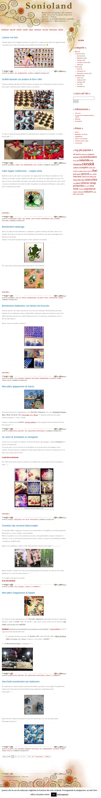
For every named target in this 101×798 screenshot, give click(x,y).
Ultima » (47, 756)
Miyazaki (93, 177)
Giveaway (80, 71)
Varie (12, 73)
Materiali (77, 119)
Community (78, 143)
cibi (91, 160)
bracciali (12, 29)
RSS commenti (13, 780)
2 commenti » (56, 675)
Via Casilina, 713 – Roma (30, 415)
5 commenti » (36, 586)
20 (33, 756)
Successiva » (39, 756)
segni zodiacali (78, 192)
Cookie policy (25, 776)
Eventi (77, 67)
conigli (27, 586)
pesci (78, 183)
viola (9, 380)
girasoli (85, 174)
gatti (75, 174)
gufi (34, 165)
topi (74, 194)
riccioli (87, 186)
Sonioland (5, 629)
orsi (52, 218)
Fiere (78, 69)
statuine (60, 29)
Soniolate (80, 86)
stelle (9, 750)
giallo (79, 174)
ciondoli (25, 29)
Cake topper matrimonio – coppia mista (22, 171)
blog (27, 519)
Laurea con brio (10, 37)
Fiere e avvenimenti (81, 138)
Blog (11, 519)
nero (83, 180)
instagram (34, 519)
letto (90, 174)
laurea (30, 73)
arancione (84, 154)
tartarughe (53, 297)
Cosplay (79, 82)
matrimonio (37, 29)
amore (28, 218)
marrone (77, 176)
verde (60, 297)
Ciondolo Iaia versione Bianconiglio (20, 525)
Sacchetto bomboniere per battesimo (21, 681)
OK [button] (53, 795)
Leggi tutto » (6, 212)
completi (83, 167)
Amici (78, 77)
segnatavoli (89, 189)
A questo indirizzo (30, 422)
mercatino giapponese (36, 431)
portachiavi (78, 185)
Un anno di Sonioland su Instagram (20, 437)
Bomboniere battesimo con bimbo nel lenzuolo (25, 305)
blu (41, 748)
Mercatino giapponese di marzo (18, 386)
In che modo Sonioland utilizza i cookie (84, 116)
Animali (12, 165)
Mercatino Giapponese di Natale (18, 592)
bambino (28, 378)
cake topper (36, 218)
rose (76, 188)
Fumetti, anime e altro (81, 141)
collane (31, 29)
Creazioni (13, 218)
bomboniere (5, 29)
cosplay (80, 171)
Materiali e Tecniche (81, 134)
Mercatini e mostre (17, 431)
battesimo (35, 378)
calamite (19, 29)
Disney (85, 171)
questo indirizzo (55, 629)
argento (91, 154)
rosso (81, 189)
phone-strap (53, 29)
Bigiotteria (80, 58)
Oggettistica (78, 136)
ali (20, 297)
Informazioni (62, 794)
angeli (24, 297)
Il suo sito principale (8, 580)
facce (90, 171)
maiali (94, 174)
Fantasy (79, 60)
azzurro (21, 378)
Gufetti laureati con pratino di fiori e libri (22, 79)
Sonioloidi (78, 75)
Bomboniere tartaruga (13, 226)
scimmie (57, 218)
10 (29, 756)
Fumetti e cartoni (82, 62)
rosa (46, 297)
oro (74, 183)
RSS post (5, 780)
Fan (78, 84)
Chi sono (78, 113)
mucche (77, 180)
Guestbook (78, 121)
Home (81, 40)
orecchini (45, 29)
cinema (77, 164)
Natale (48, 675)
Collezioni (80, 80)
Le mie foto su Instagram (10, 457)
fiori (94, 170)
